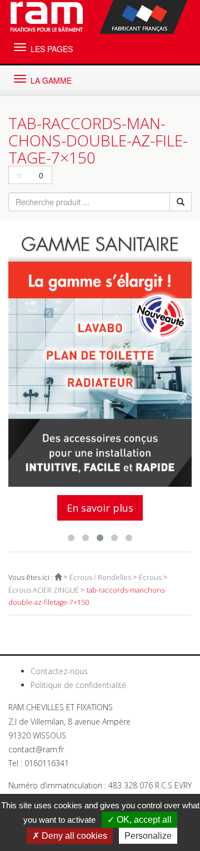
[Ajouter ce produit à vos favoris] (19, 175)
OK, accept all (143, 819)
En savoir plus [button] (100, 507)
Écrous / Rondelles (100, 577)
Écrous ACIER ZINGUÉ (43, 590)
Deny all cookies (73, 835)
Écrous (150, 577)
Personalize (148, 835)
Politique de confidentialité (78, 685)
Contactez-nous (59, 671)
